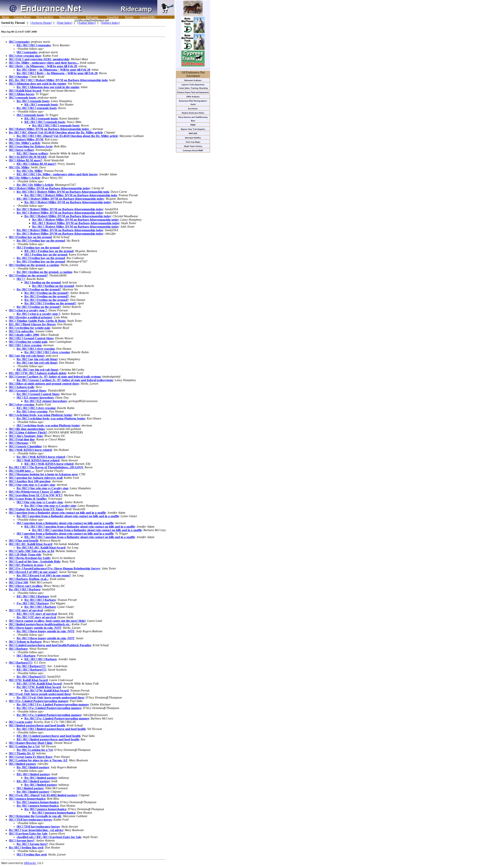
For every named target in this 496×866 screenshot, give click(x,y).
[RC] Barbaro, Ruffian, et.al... (28, 579)
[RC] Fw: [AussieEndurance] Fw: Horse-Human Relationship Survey (54, 568)
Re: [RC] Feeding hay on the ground (41, 240)
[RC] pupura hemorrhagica (27, 798)
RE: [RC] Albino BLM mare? (36, 163)
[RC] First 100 (18, 582)
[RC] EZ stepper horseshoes (35, 397)
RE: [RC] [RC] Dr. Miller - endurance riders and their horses (57, 174)
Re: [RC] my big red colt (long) (37, 359)
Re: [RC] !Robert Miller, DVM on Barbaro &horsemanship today (67, 202)
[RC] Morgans (18, 443)
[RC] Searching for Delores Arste (31, 146)
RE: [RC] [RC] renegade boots (44, 122)
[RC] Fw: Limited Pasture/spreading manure (38, 701)
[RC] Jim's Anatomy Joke (26, 436)
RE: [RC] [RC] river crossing (36, 408)
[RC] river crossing (21, 404)
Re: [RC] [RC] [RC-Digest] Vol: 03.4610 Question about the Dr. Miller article (67, 136)
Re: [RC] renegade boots (33, 101)
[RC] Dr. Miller (19, 167)
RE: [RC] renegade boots (41, 104)
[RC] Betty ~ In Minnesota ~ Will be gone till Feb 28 (43, 66)
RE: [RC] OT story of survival (37, 613)
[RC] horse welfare (21, 150)
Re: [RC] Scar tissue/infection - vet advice (36, 830)
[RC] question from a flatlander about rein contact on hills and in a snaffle (57, 512)
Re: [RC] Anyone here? (32, 844)
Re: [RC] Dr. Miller (29, 170)
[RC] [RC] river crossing (25, 345)
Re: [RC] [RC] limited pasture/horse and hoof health (51, 729)
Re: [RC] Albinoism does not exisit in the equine (48, 87)
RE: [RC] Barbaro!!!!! (31, 669)
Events (129, 17)
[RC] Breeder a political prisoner (30, 317)
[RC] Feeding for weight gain (28, 341)
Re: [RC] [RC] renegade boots (37, 108)
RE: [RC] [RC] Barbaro (33, 596)
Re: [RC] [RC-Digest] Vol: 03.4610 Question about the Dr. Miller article (56, 132)
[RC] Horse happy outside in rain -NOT (35, 627)
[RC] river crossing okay (25, 55)
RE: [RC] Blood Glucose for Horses (32, 324)
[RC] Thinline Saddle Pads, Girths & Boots (37, 320)
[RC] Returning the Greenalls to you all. (35, 816)
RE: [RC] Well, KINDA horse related (48, 463)
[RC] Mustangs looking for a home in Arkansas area (43, 474)
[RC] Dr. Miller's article (24, 143)
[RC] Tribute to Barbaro (25, 641)
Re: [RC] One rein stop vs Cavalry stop (42, 488)
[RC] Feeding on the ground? (28, 275)
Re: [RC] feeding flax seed (26, 847)
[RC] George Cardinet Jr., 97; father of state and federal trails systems (55, 376)
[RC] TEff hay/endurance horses (30, 819)
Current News (22, 17)
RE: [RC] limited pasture (33, 774)
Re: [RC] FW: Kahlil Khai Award (39, 687)
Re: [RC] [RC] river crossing (36, 348)
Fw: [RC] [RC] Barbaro (33, 603)
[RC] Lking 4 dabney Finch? (28, 432)
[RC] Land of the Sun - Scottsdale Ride (34, 561)
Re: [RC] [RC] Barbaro (24, 589)
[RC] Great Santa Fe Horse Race (30, 756)
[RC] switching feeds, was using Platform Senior (40, 415)
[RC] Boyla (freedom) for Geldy (30, 558)
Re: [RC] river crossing (32, 411)
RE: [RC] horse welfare (32, 153)
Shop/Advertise (68, 17)
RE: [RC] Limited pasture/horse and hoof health (48, 736)
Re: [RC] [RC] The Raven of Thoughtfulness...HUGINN (46, 467)
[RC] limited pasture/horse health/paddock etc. (39, 624)
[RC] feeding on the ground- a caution (34, 265)
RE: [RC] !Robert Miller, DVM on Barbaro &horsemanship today (60, 198)
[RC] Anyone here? (21, 840)
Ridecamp (92, 17)
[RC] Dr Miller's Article (24, 177)
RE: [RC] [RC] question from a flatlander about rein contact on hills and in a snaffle (79, 526)
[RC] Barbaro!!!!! (20, 662)
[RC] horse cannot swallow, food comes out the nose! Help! (47, 620)
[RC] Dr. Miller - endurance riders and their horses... (43, 62)
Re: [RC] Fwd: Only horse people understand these (50, 697)
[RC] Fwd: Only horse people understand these (40, 694)
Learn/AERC (147, 17)
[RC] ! (21, 279)
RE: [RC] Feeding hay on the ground (48, 251)
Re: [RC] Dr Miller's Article (35, 184)
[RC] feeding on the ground (42, 282)
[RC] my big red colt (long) (26, 355)
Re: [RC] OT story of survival (36, 617)
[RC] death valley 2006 (24, 334)
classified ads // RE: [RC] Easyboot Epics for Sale (49, 837)
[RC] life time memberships (27, 429)
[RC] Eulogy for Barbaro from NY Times (36, 509)
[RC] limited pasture (22, 763)
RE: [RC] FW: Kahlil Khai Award (39, 683)
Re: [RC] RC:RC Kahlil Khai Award (41, 547)
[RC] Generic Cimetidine (25, 446)
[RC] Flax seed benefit (23, 540)
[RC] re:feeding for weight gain (29, 327)
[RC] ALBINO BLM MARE (28, 157)
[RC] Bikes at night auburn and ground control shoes (44, 383)
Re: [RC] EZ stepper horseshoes (45, 401)
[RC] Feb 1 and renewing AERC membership (39, 59)
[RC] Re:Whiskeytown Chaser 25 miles (34, 491)
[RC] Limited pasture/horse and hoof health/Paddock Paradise (50, 645)
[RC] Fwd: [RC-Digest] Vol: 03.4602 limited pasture (43, 795)
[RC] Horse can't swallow (25, 586)
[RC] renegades (19, 41)
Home (5, 17)
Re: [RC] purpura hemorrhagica (53, 812)
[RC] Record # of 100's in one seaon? (33, 572)
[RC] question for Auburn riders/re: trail (35, 477)
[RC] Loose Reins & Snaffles (27, 498)
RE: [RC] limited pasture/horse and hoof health (48, 739)
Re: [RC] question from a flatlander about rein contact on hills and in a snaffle (68, 516)
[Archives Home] (41, 22)
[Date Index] (64, 22)
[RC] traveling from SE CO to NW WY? (35, 495)
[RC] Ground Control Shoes (27, 390)
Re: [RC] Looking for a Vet (35, 749)
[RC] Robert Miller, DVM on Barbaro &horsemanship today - (50, 129)
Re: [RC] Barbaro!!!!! (31, 666)
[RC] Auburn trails (21, 387)
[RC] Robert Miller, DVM (26, 139)
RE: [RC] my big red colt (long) (37, 369)
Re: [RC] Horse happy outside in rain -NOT (45, 631)
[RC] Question (18, 76)
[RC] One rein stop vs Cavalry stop (32, 484)
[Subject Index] (110, 22)
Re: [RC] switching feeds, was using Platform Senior (51, 418)
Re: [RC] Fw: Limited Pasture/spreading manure (49, 708)
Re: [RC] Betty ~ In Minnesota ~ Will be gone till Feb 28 (53, 69)
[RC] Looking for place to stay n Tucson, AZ (38, 760)
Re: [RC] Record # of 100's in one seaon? (44, 575)
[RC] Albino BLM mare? (25, 160)
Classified (113, 17)
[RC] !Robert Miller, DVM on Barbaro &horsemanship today (49, 188)
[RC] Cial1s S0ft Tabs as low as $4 (31, 551)
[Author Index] (86, 22)
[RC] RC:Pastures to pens (26, 565)
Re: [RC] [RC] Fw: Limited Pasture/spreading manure (53, 704)
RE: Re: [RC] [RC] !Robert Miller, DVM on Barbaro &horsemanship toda (58, 80)
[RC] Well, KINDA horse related (30, 450)
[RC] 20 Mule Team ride (25, 554)
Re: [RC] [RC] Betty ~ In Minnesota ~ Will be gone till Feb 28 (57, 73)
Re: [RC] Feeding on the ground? (39, 289)
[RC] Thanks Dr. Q (21, 753)
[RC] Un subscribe (21, 331)
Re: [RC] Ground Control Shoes (38, 394)
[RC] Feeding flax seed (31, 854)
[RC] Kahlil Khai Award (25, 90)
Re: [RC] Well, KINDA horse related (41, 456)
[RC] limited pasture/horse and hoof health (37, 725)
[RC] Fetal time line (22, 439)
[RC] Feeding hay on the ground (30, 237)
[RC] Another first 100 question (29, 481)
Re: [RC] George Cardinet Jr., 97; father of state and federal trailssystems (65, 380)
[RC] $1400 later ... (21, 470)
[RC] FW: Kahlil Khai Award (28, 680)
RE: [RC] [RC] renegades (34, 45)
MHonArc (30, 863)
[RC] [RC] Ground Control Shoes (31, 338)
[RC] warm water (20, 722)
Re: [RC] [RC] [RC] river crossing (47, 352)
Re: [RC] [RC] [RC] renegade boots (55, 125)
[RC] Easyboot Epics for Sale (28, 833)
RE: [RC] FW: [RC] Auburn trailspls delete (37, 373)
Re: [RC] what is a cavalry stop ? (38, 313)
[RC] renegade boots (22, 97)
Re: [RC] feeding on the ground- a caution (44, 272)
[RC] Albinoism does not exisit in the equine (37, 83)
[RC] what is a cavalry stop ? (28, 310)
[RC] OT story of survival (26, 610)
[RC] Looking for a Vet (24, 746)
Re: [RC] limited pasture (33, 767)
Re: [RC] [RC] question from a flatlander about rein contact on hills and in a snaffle (87, 530)
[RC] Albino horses (21, 94)
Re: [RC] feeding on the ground (53, 286)
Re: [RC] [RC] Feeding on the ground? (50, 303)
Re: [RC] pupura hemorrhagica (38, 802)
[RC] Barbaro (18, 648)
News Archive (44, 17)
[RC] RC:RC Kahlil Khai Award (30, 544)
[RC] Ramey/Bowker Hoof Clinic (31, 743)
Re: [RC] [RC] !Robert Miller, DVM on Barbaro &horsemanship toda (63, 191)
